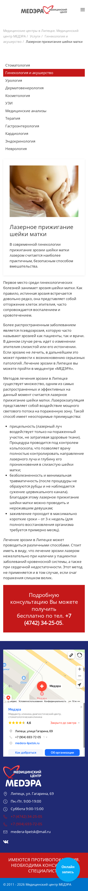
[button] (83, 9)
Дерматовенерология (24, 87)
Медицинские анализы (25, 110)
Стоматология (17, 65)
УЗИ (9, 103)
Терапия (12, 118)
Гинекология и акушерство (29, 72)
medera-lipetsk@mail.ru (31, 831)
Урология (13, 80)
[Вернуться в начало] (44, 9)
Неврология (16, 148)
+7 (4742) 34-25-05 (47, 619)
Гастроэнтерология (22, 125)
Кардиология (16, 133)
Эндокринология (20, 141)
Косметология (17, 95)
